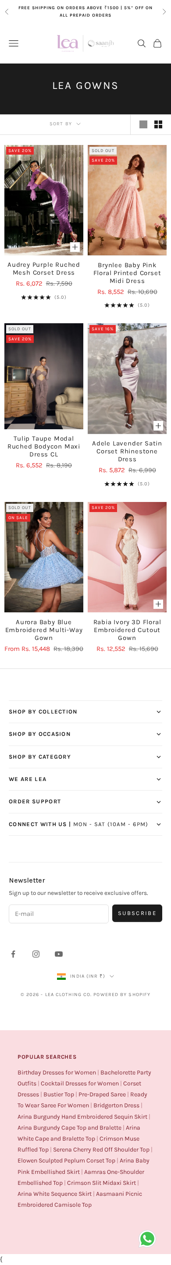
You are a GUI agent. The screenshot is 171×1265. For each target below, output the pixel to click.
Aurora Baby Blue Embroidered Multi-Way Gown (44, 630)
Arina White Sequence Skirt (55, 1194)
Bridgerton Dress (116, 1105)
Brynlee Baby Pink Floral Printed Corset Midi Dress (127, 273)
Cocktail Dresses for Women (80, 1083)
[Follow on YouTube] (58, 954)
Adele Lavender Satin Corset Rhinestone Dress (127, 451)
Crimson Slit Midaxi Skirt (101, 1183)
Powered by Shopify (121, 994)
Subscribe (137, 913)
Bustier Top (58, 1094)
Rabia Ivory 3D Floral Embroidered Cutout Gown (127, 630)
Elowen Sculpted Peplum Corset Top (66, 1160)
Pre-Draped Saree (102, 1094)
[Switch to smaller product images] (158, 124)
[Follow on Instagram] (36, 954)
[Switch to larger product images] (143, 124)
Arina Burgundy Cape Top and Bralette (69, 1127)
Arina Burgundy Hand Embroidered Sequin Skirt (82, 1116)
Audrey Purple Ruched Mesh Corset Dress (43, 268)
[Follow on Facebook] (13, 954)
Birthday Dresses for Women (57, 1072)
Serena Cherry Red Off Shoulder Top (101, 1149)
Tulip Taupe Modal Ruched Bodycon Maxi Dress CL (43, 446)
